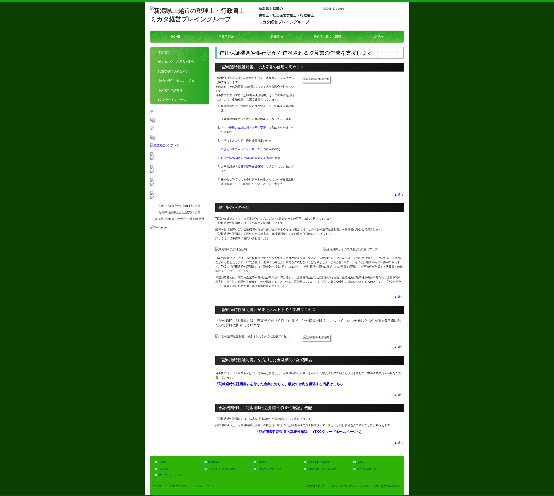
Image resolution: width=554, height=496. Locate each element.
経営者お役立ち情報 (327, 36)
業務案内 (277, 36)
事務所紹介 (226, 36)
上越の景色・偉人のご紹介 (176, 80)
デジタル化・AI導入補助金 (176, 61)
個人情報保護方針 (170, 90)
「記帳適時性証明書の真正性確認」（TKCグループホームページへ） (309, 432)
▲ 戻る (399, 194)
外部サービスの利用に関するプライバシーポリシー (185, 486)
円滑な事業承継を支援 (173, 71)
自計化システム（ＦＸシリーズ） (242, 149)
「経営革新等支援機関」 (250, 166)
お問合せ (378, 36)
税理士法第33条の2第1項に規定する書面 (246, 157)
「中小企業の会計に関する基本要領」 (245, 127)
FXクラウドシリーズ (172, 99)
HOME (175, 36)
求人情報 (164, 52)
